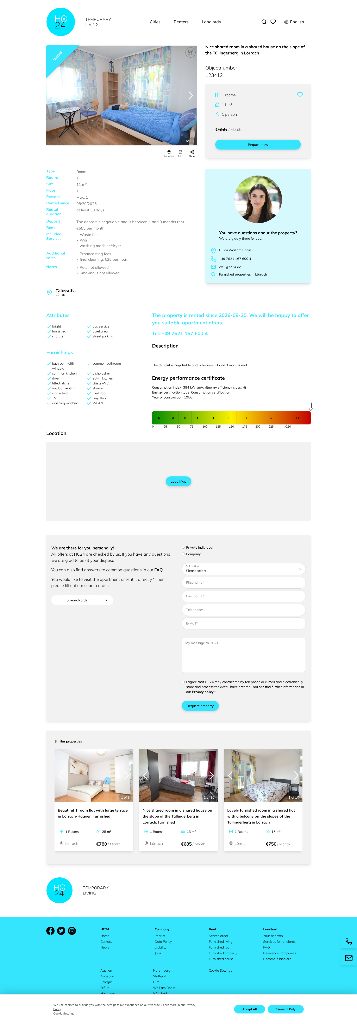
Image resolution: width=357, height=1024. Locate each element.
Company (193, 554)
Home (104, 936)
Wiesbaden (161, 993)
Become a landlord (277, 959)
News (104, 947)
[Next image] (191, 95)
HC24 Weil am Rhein (235, 250)
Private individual (199, 547)
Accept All (249, 1009)
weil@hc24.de (230, 267)
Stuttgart (159, 976)
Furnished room (220, 947)
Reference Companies (279, 953)
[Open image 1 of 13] (121, 95)
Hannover (107, 993)
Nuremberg (161, 970)
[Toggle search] (264, 22)
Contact (106, 941)
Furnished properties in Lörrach (243, 274)
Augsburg (107, 976)
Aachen (106, 970)
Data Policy (163, 941)
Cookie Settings (220, 970)
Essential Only (285, 1009)
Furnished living (221, 941)
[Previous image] (52, 95)
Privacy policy (203, 692)
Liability (160, 947)
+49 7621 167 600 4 (235, 259)
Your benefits (273, 936)
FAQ (158, 569)
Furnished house (221, 959)
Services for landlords (279, 941)
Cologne (106, 982)
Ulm (156, 982)
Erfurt (104, 988)
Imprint (160, 936)
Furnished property (223, 953)
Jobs (158, 953)
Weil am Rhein (164, 988)
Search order (218, 936)
